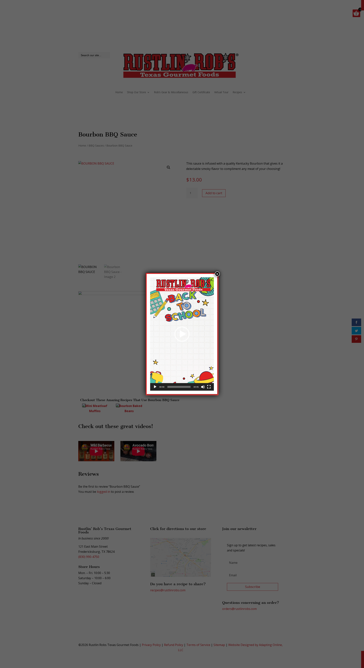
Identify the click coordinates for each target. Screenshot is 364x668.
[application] (182, 334)
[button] (182, 334)
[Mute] (203, 387)
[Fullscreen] (209, 387)
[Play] (155, 387)
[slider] (179, 387)
